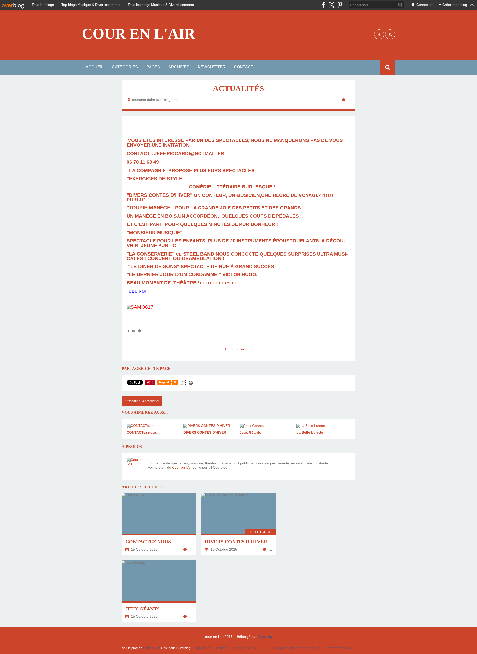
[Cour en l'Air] (135, 466)
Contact (243, 67)
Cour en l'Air (182, 467)
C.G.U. (265, 648)
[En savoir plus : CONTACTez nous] (159, 524)
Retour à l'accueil (238, 349)
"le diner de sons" (153, 266)
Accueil (94, 67)
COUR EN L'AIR (138, 33)
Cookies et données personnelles (297, 648)
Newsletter (212, 67)
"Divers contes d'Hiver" (159, 195)
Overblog (265, 637)
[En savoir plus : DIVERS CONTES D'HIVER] (238, 524)
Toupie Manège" (151, 207)
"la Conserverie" (151, 254)
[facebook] (323, 5)
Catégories (125, 67)
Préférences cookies (339, 648)
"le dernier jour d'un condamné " (174, 274)
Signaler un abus (244, 648)
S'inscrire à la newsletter (142, 401)
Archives (178, 67)
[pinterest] (340, 5)
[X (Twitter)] (331, 5)
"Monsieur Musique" (155, 232)
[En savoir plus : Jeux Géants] (159, 591)
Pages (153, 67)
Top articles (203, 648)
